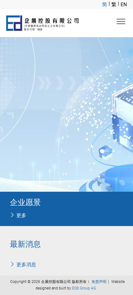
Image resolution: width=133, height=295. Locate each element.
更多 (21, 215)
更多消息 (26, 264)
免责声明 (99, 282)
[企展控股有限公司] (42, 23)
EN (124, 4)
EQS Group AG (84, 288)
